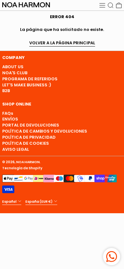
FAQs (7, 113)
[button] (110, 5)
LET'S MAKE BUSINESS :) (26, 85)
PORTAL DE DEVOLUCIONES (30, 125)
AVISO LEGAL (15, 149)
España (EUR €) (39, 201)
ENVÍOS (10, 119)
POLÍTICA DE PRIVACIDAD (29, 137)
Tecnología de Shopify (22, 168)
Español (9, 201)
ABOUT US (13, 67)
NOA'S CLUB (14, 73)
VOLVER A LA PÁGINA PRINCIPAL (62, 43)
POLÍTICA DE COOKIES (25, 143)
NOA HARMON (28, 162)
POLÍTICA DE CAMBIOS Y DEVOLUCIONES (44, 131)
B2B (6, 91)
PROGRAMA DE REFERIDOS (30, 79)
